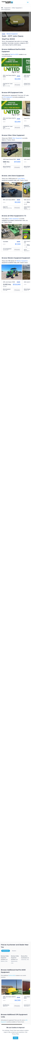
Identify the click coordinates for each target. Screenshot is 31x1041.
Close (15, 1037)
